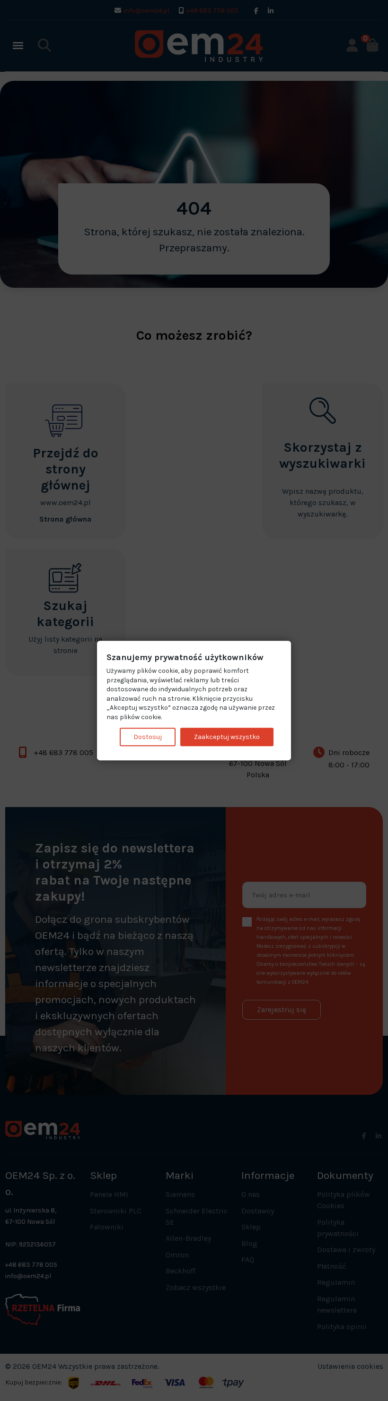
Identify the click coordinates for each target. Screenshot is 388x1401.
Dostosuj (147, 737)
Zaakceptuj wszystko (227, 737)
